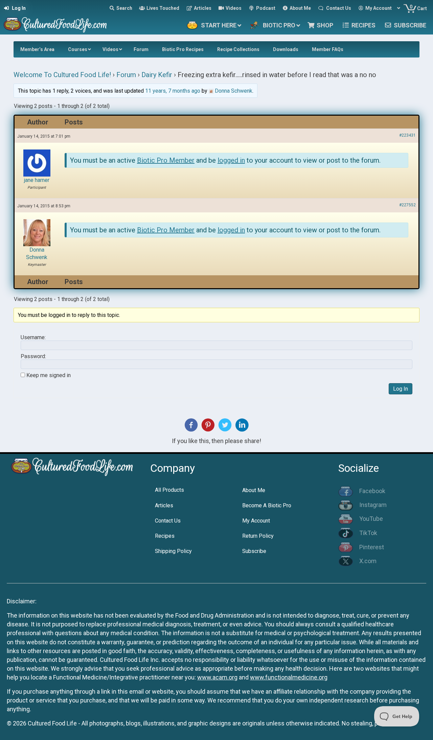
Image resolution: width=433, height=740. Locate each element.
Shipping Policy (173, 551)
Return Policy (258, 536)
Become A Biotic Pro (266, 505)
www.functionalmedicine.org (288, 677)
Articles (164, 505)
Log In (400, 389)
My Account (256, 520)
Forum (126, 75)
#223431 (407, 135)
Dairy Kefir (156, 75)
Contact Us (168, 520)
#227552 (407, 205)
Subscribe (254, 551)
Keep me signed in (48, 375)
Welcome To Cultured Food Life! (62, 75)
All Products (169, 490)
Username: (33, 337)
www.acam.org (217, 677)
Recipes (165, 536)
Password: (33, 356)
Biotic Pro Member (166, 160)
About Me (253, 490)
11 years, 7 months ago (172, 91)
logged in (231, 160)
